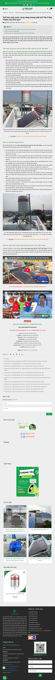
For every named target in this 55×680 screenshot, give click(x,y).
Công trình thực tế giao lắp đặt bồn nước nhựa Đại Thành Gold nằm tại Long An (22, 363)
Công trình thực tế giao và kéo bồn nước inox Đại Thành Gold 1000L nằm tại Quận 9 (24, 391)
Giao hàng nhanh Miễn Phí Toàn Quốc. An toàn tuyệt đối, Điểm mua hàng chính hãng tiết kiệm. (28, 3)
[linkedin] (31, 5)
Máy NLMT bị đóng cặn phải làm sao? (40, 529)
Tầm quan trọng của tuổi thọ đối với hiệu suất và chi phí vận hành (20, 29)
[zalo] (34, 5)
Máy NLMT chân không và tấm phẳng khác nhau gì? (40, 559)
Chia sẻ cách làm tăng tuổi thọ (12, 31)
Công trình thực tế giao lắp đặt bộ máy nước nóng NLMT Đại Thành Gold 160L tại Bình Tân (25, 386)
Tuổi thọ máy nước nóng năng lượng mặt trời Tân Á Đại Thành (19, 33)
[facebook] (20, 5)
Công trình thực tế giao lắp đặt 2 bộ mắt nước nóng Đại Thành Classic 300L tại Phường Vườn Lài (27, 384)
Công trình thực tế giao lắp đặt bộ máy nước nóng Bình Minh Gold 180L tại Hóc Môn (23, 372)
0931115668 (27, 1)
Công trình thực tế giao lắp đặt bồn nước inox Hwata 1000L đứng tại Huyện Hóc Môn (24, 375)
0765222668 (34, 1)
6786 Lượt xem (21, 22)
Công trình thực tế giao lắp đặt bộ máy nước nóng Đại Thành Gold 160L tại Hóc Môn (24, 366)
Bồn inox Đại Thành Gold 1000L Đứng (15, 593)
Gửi (49, 414)
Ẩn (10, 27)
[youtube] (27, 5)
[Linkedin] (13, 354)
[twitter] (24, 5)
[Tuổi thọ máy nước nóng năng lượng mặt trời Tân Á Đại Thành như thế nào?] (27, 9)
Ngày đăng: (6, 22)
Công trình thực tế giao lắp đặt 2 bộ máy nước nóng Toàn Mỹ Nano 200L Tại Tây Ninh (24, 381)
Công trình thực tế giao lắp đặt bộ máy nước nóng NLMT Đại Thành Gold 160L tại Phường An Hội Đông (27, 378)
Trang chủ (5, 12)
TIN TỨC (11, 12)
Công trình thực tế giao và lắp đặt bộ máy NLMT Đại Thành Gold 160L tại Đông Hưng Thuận (25, 361)
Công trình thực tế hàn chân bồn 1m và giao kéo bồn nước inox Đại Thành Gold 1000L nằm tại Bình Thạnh (27, 369)
